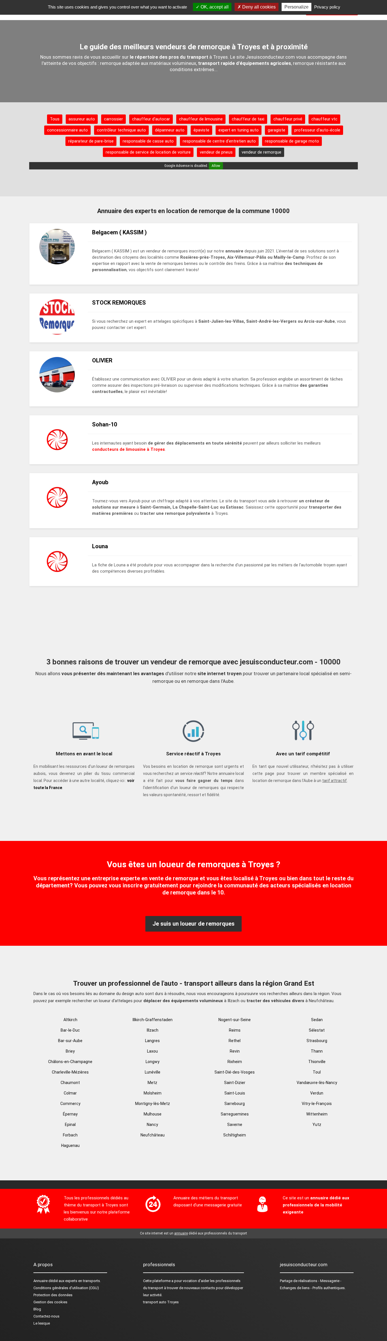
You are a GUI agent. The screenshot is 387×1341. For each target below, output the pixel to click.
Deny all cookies (258, 7)
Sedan (317, 1019)
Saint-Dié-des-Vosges (234, 1072)
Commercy (70, 1103)
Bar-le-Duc (70, 1030)
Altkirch (70, 1019)
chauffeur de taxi (248, 119)
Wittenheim (317, 1114)
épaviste (201, 130)
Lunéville (152, 1072)
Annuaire (40, 1281)
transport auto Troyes (161, 1302)
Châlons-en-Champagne (70, 1061)
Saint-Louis (234, 1093)
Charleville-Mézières (70, 1072)
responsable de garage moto (292, 141)
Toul (317, 1072)
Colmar (70, 1093)
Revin (235, 1051)
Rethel (235, 1040)
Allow (216, 166)
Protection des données (53, 1295)
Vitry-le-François (317, 1103)
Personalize (296, 7)
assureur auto (82, 119)
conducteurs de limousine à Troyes (128, 449)
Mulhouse (152, 1114)
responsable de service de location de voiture (148, 152)
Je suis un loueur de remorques (193, 923)
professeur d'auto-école (317, 130)
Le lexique (41, 1323)
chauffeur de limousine (201, 119)
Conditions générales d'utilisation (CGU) (66, 1288)
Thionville (317, 1061)
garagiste (276, 130)
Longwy (153, 1061)
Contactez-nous (46, 1316)
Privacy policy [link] (327, 7)
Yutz (316, 1124)
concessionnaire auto (67, 130)
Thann (317, 1051)
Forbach (70, 1135)
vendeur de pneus (216, 152)
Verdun (316, 1093)
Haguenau (70, 1145)
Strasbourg (317, 1040)
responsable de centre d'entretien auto (219, 141)
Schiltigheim (234, 1135)
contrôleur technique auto (121, 130)
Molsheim (152, 1093)
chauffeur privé (287, 119)
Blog (37, 1309)
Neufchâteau (153, 1135)
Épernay (70, 1114)
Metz (152, 1082)
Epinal (70, 1124)
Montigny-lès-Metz (152, 1103)
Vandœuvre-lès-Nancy (317, 1082)
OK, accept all (214, 7)
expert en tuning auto (238, 130)
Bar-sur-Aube (70, 1040)
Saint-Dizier (234, 1082)
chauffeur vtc (324, 119)
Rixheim (234, 1061)
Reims (235, 1030)
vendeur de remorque (261, 152)
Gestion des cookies (50, 1302)
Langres (152, 1040)
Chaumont (70, 1082)
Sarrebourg (234, 1103)
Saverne (234, 1124)
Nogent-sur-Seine (234, 1019)
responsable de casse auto (148, 141)
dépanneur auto (169, 130)
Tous (54, 119)
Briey (70, 1051)
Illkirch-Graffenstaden (153, 1019)
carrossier (113, 119)
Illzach (152, 1030)
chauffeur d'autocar (151, 119)
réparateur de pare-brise (91, 141)
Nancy (152, 1124)
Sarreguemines (235, 1114)
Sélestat (317, 1030)
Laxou (152, 1051)
